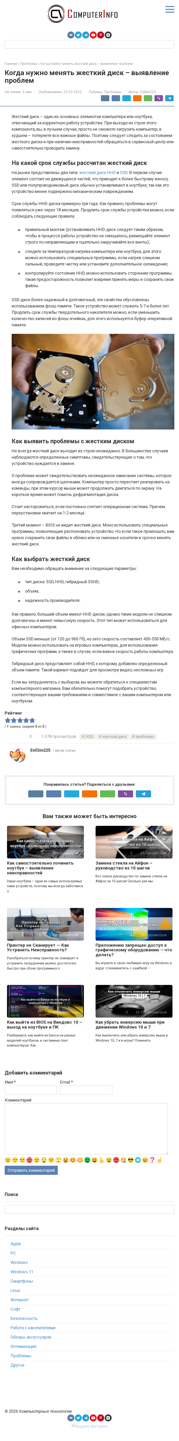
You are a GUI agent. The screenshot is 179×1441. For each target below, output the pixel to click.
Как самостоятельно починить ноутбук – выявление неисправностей (40, 868)
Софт (15, 1309)
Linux (15, 1290)
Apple (15, 1243)
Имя (10, 1082)
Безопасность (24, 1318)
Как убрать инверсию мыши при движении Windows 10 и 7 (130, 1024)
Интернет (19, 1299)
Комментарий (18, 1100)
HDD (89, 736)
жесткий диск (114, 736)
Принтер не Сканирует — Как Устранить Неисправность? (38, 947)
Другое (17, 1365)
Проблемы (112, 92)
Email (66, 1082)
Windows (19, 1262)
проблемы (145, 736)
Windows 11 (21, 1271)
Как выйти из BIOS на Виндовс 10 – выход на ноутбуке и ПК (44, 1024)
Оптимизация (23, 1346)
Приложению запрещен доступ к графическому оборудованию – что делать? (134, 950)
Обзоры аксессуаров (30, 1337)
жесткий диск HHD (97, 172)
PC (13, 1253)
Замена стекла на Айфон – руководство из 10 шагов (124, 865)
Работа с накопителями (32, 1327)
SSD (123, 172)
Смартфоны (21, 1281)
